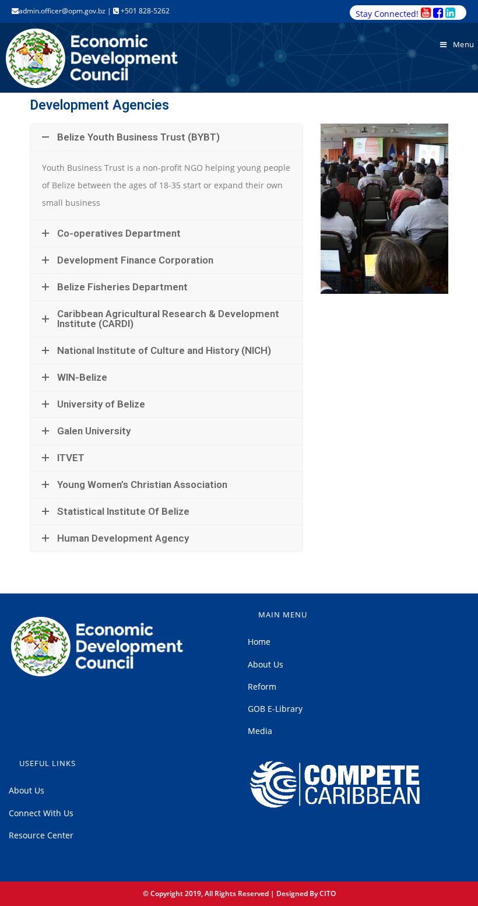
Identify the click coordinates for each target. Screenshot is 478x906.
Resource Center (41, 835)
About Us (265, 664)
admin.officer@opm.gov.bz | (66, 11)
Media (260, 730)
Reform (262, 686)
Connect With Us (41, 813)
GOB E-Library (275, 708)
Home (259, 641)
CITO (327, 893)
